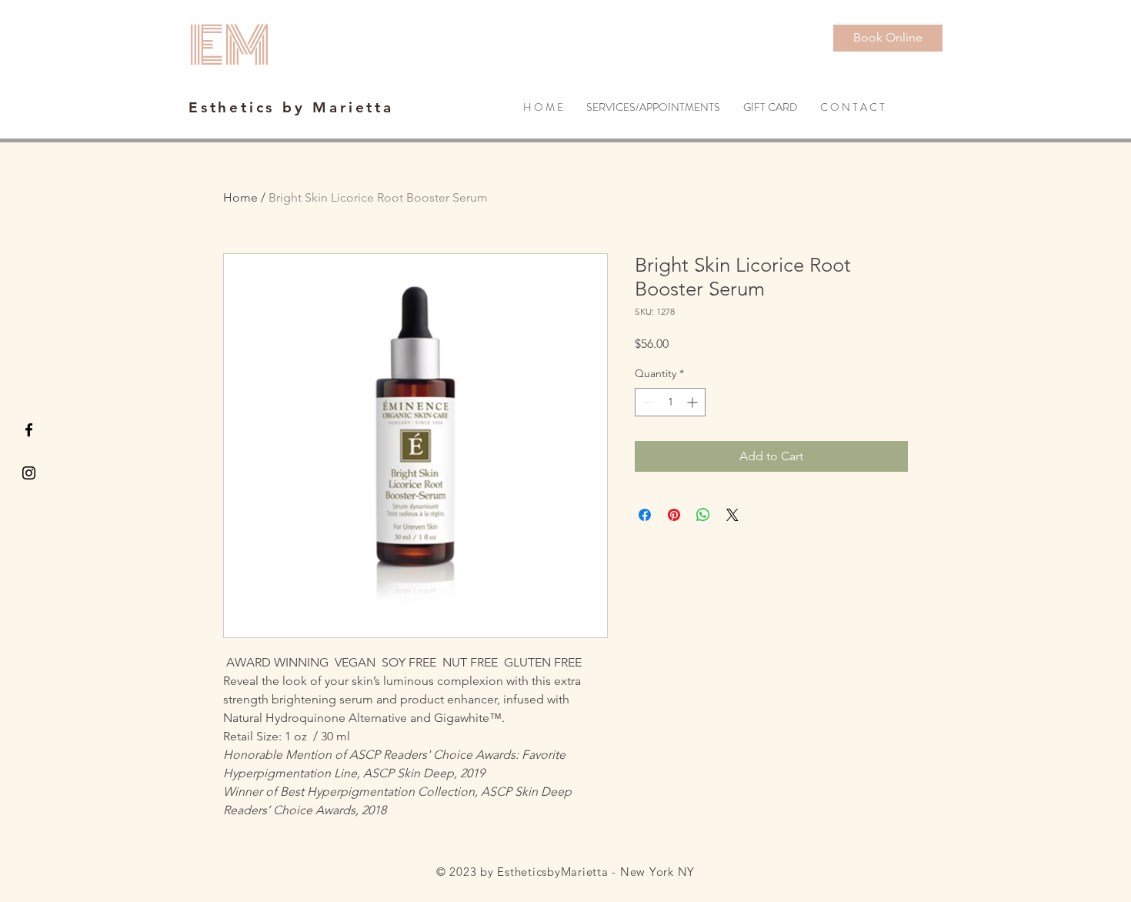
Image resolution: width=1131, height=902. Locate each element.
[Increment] (693, 402)
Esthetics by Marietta (291, 107)
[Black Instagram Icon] (29, 473)
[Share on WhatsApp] (703, 515)
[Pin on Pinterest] (674, 515)
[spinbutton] (670, 402)
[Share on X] (732, 515)
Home (240, 197)
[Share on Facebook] (645, 515)
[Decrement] (646, 402)
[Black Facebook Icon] (29, 430)
